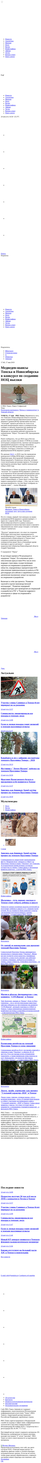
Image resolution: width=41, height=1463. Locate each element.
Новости (8, 39)
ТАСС (12, 454)
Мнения (8, 43)
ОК (2, 1461)
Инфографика (10, 49)
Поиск (3, 254)
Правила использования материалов (18, 1402)
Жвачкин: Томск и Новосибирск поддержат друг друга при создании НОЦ (18, 511)
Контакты (9, 1400)
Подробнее (5, 1459)
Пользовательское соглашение (16, 1405)
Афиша (8, 51)
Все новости (5, 1257)
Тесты (7, 53)
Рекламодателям (11, 1403)
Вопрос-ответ (10, 55)
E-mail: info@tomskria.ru (9, 1275)
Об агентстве (10, 1398)
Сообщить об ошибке (27, 1275)
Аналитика (9, 41)
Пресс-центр (10, 57)
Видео (7, 47)
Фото (7, 45)
